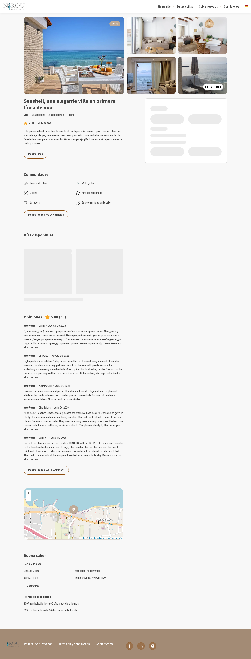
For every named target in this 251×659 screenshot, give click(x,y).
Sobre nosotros (208, 6)
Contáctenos (231, 6)
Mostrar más (31, 347)
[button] (78, 518)
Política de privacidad (38, 644)
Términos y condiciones (74, 644)
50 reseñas (44, 123)
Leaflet (83, 537)
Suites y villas (185, 6)
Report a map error (113, 537)
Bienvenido (164, 6)
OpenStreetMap (96, 537)
